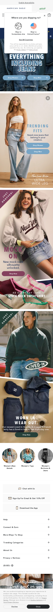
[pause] (48, 98)
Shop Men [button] (37, 78)
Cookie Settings (37, 600)
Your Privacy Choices (11, 602)
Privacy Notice (21, 50)
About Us (7, 550)
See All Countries (26, 39)
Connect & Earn (10, 527)
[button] (18, 29)
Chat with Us (28, 488)
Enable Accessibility (26, 2)
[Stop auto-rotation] (50, 36)
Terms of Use (33, 50)
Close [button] (38, 606)
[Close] (44, 15)
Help (5, 519)
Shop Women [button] (13, 78)
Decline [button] (15, 606)
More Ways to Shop (13, 534)
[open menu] (3, 15)
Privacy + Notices (11, 557)
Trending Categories (13, 542)
